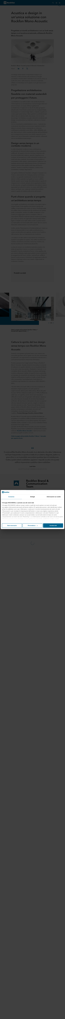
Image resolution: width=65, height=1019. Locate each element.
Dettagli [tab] (32, 496)
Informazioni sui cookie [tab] (54, 496)
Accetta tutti (53, 525)
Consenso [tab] (11, 496)
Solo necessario (12, 525)
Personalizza (31, 525)
